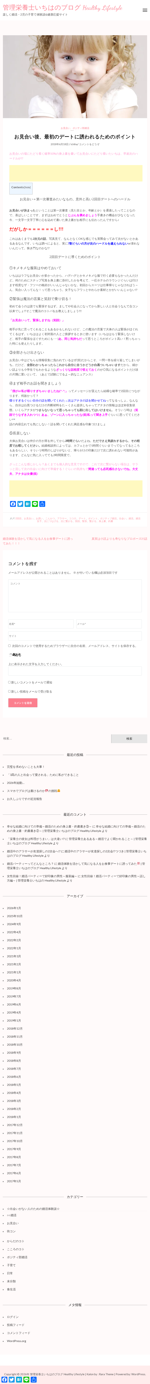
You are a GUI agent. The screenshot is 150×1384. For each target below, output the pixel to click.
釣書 (110, 521)
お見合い (65, 128)
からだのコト (16, 1241)
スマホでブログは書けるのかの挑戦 (32, 790)
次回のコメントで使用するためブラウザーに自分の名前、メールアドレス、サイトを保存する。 (75, 645)
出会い (122, 518)
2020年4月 (14, 980)
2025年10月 (15, 916)
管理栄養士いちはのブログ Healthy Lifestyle (62, 8)
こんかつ (50, 518)
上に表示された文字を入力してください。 (36, 664)
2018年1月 (14, 1117)
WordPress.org (16, 1341)
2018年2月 (14, 1108)
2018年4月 (14, 1092)
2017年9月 (14, 1149)
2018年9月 (14, 1052)
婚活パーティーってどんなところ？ (30, 863)
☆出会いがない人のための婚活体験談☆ (33, 1208)
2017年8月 (14, 1157)
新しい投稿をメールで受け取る (31, 691)
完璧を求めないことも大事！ (26, 766)
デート (82, 518)
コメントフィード (18, 1333)
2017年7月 (14, 1165)
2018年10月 (15, 1044)
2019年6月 (14, 1004)
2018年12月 (15, 1028)
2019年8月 (14, 988)
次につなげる (51, 521)
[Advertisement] (75, 173)
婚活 (131, 518)
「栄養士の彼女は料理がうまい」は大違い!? (36, 838)
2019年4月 (14, 1012)
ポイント (93, 518)
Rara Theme (106, 1374)
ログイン (13, 1316)
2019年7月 (14, 996)
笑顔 (77, 521)
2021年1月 (14, 972)
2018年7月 (14, 1068)
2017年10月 (15, 1141)
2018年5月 (14, 1084)
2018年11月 (15, 1036)
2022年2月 (14, 940)
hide (27, 187)
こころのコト (16, 1249)
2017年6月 (14, 1173)
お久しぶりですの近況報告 (24, 798)
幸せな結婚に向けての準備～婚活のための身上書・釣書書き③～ (49, 826)
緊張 (84, 521)
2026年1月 (14, 908)
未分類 (11, 1281)
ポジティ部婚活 (81, 128)
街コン (11, 1231)
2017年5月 (14, 1181)
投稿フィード (16, 1324)
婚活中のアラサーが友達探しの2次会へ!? (34, 851)
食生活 (11, 1289)
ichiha (74, 144)
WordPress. (138, 1374)
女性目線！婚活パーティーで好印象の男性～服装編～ (42, 876)
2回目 (18, 518)
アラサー (62, 518)
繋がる (92, 521)
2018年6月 (14, 1076)
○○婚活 (11, 1215)
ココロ (72, 518)
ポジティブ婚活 (108, 518)
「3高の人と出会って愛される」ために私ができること (43, 774)
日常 (10, 1273)
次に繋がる (67, 521)
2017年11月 (15, 1133)
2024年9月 (14, 924)
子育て (11, 1265)
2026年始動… (16, 782)
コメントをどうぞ (89, 144)
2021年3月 (14, 956)
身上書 (102, 521)
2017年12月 (15, 1125)
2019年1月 (14, 1020)
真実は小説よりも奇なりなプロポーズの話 (119, 538)
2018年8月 (14, 1060)
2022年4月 (14, 932)
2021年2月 (14, 964)
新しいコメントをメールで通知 (31, 682)
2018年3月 (14, 1100)
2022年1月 (14, 948)
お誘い (39, 518)
